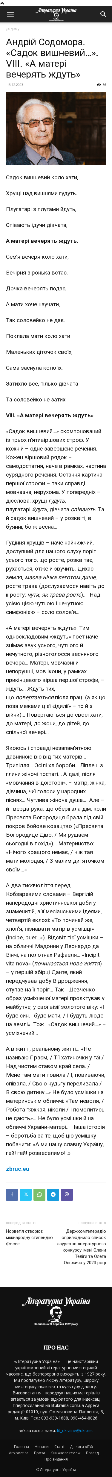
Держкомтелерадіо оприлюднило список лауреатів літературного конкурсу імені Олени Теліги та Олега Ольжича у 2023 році (81, 1247)
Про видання (56, 1459)
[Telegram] (53, 1195)
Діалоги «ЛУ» (81, 1446)
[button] (10, 14)
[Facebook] (12, 1195)
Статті (59, 1446)
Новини (42, 1446)
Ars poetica (18, 1452)
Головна (21, 1446)
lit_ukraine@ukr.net (75, 1430)
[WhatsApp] (39, 1195)
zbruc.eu (17, 1168)
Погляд (92, 1452)
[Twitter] (26, 1195)
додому (12, 28)
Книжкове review (65, 1452)
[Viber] (67, 1195)
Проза (39, 1452)
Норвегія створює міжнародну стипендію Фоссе (29, 1237)
